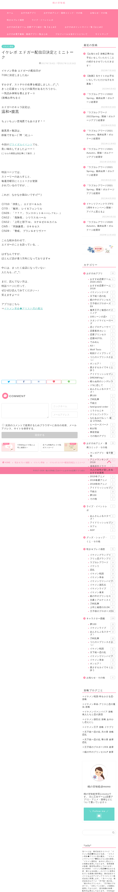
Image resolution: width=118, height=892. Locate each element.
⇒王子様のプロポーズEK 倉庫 (98, 747)
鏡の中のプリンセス (101, 300)
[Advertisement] (39, 350)
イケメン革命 (8, 46)
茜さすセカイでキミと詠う (101, 368)
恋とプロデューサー (101, 327)
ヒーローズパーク (101, 424)
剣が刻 (101, 428)
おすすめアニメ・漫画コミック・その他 (63, 13)
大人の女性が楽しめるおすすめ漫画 (101, 471)
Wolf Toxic (101, 349)
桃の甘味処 (59, 3)
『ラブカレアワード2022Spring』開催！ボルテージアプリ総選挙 (101, 116)
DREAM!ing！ (101, 378)
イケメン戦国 (102, 573)
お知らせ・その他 (98, 13)
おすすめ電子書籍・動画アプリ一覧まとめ (27, 34)
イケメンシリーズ (101, 292)
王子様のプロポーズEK (102, 611)
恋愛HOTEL (101, 338)
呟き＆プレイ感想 (15, 20)
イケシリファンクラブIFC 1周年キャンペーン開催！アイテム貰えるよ (100, 208)
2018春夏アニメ (101, 480)
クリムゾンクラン (101, 414)
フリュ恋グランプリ (101, 558)
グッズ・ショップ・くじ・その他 (100, 539)
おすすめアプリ (28, 13)
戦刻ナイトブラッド (101, 353)
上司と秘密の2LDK (101, 607)
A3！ (101, 346)
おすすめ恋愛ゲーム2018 (101, 287)
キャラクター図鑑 (100, 618)
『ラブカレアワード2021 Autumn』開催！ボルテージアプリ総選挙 (100, 153)
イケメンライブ (101, 588)
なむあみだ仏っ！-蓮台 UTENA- (101, 419)
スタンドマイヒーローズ (101, 321)
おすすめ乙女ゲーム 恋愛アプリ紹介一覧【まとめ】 (32, 27)
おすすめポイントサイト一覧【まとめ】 (84, 27)
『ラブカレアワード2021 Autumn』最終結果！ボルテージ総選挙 (100, 135)
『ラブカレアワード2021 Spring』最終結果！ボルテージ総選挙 (100, 171)
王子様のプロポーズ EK (101, 304)
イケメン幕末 (101, 592)
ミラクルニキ (101, 410)
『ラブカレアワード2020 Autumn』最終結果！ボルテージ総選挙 (100, 226)
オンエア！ (101, 363)
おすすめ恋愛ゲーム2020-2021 (101, 280)
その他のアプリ (101, 436)
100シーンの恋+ (101, 317)
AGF (101, 530)
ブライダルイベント (20, 144)
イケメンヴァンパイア (102, 581)
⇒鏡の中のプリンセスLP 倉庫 (98, 752)
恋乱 (102, 570)
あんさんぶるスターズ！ (101, 390)
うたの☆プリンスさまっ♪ (101, 358)
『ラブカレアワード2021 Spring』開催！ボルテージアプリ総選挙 (100, 189)
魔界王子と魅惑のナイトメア (101, 311)
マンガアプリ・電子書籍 (101, 454)
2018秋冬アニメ (101, 484)
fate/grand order (101, 407)
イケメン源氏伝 (101, 585)
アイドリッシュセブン (101, 374)
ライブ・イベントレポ (42, 20)
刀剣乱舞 (101, 399)
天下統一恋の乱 (101, 296)
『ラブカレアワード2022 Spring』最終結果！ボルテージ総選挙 (100, 98)
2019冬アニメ (101, 476)
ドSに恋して (101, 385)
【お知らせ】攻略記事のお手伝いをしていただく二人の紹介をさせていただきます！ (100, 60)
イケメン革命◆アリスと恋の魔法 (23, 308)
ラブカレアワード (102, 562)
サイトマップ (101, 34)
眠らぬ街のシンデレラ (101, 381)
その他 (101, 499)
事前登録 (102, 432)
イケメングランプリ (101, 555)
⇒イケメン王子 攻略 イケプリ (98, 727)
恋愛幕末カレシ (101, 331)
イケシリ (102, 566)
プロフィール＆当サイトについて (71, 34)
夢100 (101, 395)
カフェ (101, 526)
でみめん (101, 342)
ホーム (10, 13)
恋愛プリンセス (101, 334)
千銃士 (101, 403)
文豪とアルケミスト (101, 600)
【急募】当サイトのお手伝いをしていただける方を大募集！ (100, 80)
